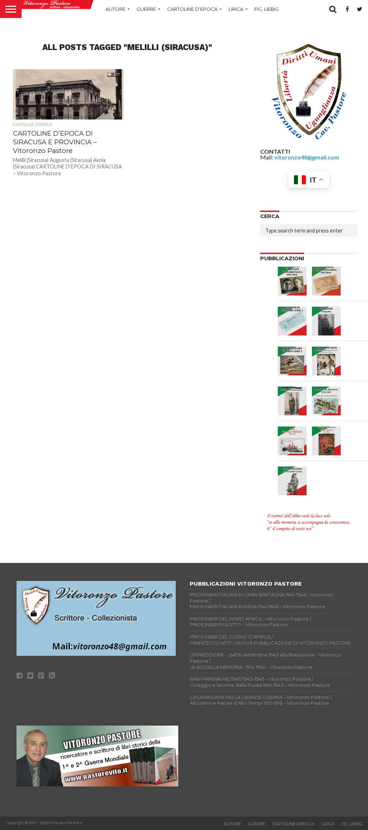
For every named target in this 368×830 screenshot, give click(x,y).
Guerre (146, 9)
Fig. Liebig (266, 9)
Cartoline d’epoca (192, 9)
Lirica (236, 9)
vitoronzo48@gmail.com (306, 157)
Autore (115, 9)
